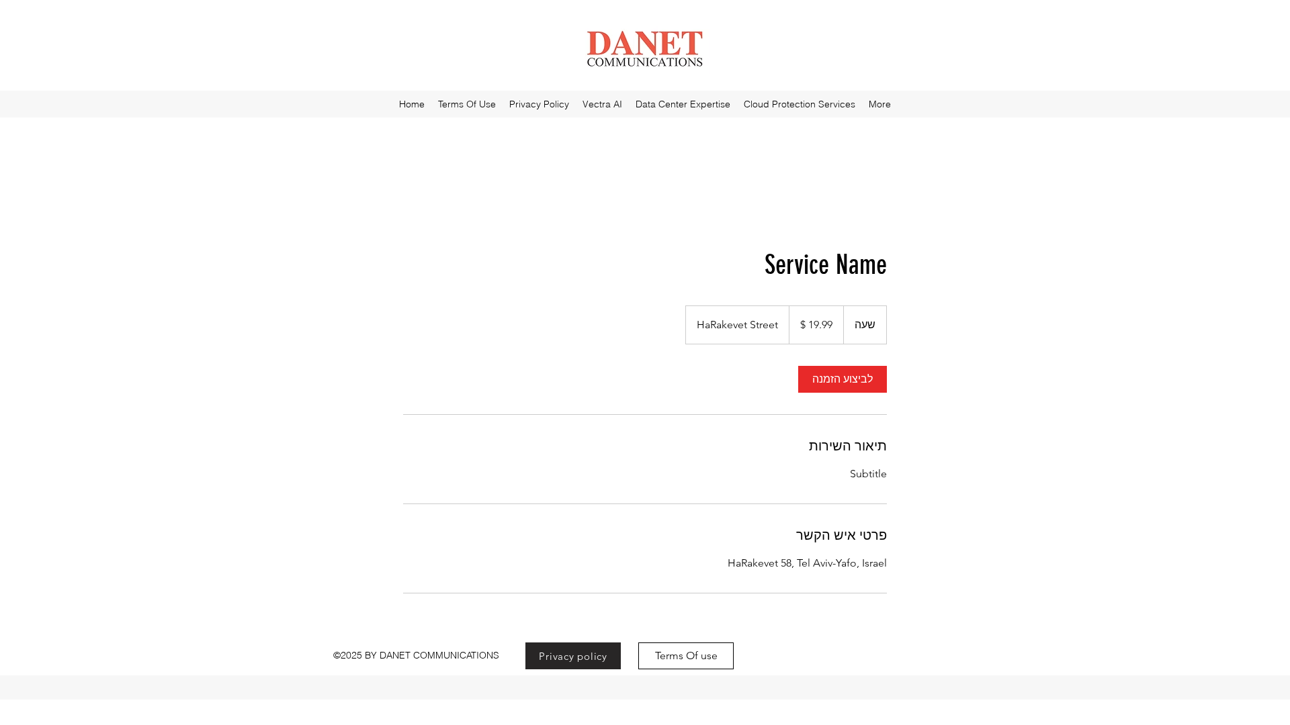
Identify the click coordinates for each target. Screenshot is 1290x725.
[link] (842, 379)
